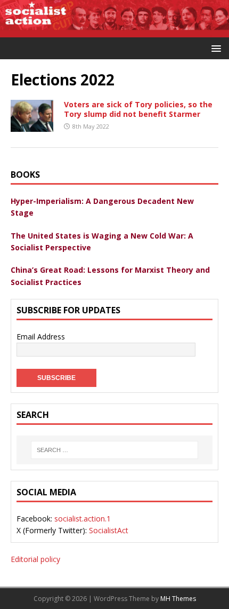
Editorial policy (35, 559)
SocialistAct (108, 530)
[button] (214, 48)
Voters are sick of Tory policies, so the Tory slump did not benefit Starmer (138, 109)
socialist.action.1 (82, 518)
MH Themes (178, 598)
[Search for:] (114, 450)
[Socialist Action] (114, 31)
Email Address (41, 336)
